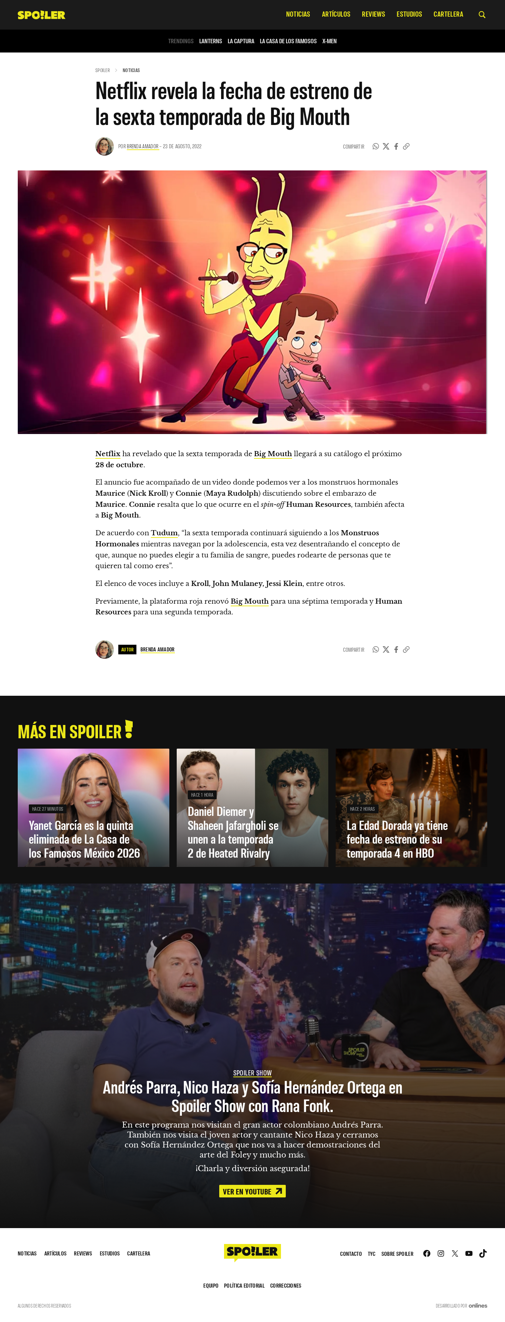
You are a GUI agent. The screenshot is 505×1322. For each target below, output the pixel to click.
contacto (351, 1253)
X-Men (329, 41)
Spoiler (102, 70)
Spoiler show (252, 1072)
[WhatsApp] (376, 146)
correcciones (286, 1285)
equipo (210, 1285)
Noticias (131, 70)
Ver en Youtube (248, 1191)
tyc (372, 1253)
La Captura (241, 41)
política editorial (244, 1285)
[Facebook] (396, 146)
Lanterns (210, 41)
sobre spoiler (397, 1253)
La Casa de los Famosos (288, 41)
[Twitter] (386, 146)
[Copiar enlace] (406, 146)
